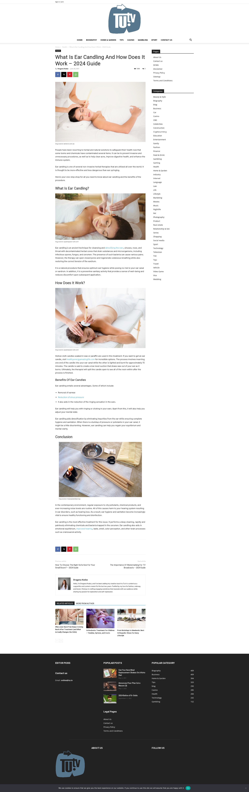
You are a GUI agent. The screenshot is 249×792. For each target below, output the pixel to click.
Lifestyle (156, 194)
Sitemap (156, 76)
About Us (157, 57)
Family (156, 143)
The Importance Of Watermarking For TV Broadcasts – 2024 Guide (128, 566)
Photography (158, 217)
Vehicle (156, 267)
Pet (154, 213)
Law (155, 186)
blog (155, 104)
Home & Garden (108, 40)
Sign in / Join (59, 2)
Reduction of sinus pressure (71, 397)
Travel (156, 263)
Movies (156, 201)
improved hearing (84, 528)
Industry (157, 174)
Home (79, 40)
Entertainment (159, 139)
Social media (158, 240)
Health (64, 47)
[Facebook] (57, 74)
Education (157, 135)
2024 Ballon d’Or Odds (128, 695)
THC (155, 256)
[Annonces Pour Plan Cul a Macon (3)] (109, 686)
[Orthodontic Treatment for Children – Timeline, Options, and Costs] (100, 618)
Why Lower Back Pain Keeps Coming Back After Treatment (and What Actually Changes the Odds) (69, 629)
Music (155, 205)
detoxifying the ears (114, 248)
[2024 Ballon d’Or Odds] (109, 698)
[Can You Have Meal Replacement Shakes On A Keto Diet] (109, 673)
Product (156, 221)
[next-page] (61, 640)
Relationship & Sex (161, 229)
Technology (158, 248)
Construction (158, 128)
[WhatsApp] (75, 74)
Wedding (157, 279)
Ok (188, 788)
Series (156, 232)
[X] (63, 74)
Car (154, 112)
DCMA (156, 65)
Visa (155, 275)
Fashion (156, 147)
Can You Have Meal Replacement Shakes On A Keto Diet (132, 672)
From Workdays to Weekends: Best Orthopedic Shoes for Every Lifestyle (130, 632)
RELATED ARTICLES (65, 603)
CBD (155, 120)
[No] (245, 788)
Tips (122, 40)
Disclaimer (157, 69)
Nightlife (157, 209)
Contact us (166, 40)
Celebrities (158, 124)
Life (154, 190)
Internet (156, 178)
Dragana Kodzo (63, 69)
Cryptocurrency (160, 132)
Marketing (157, 198)
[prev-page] (56, 640)
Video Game (158, 271)
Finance (156, 151)
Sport (154, 40)
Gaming (156, 163)
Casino (130, 40)
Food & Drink (158, 155)
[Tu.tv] (124, 20)
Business (157, 108)
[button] (191, 40)
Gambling (143, 40)
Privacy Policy (159, 73)
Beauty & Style (159, 97)
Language (157, 182)
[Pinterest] (69, 74)
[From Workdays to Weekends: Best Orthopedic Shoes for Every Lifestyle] (131, 618)
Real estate (158, 225)
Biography (91, 40)
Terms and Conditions (162, 80)
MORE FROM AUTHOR (85, 603)
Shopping (157, 236)
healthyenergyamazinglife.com (81, 359)
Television (157, 252)
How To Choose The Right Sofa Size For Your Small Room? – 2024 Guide (75, 566)
